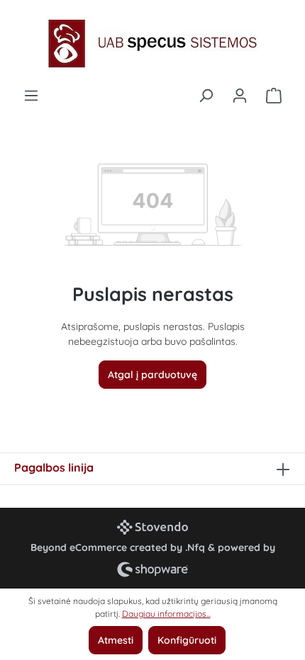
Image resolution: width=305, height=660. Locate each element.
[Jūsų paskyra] (240, 95)
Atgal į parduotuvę (152, 374)
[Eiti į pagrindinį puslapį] (152, 43)
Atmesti (115, 640)
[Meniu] (31, 95)
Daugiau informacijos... (166, 613)
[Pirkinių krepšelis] (274, 95)
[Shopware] (152, 569)
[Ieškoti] (206, 95)
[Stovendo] (152, 527)
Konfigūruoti (186, 640)
